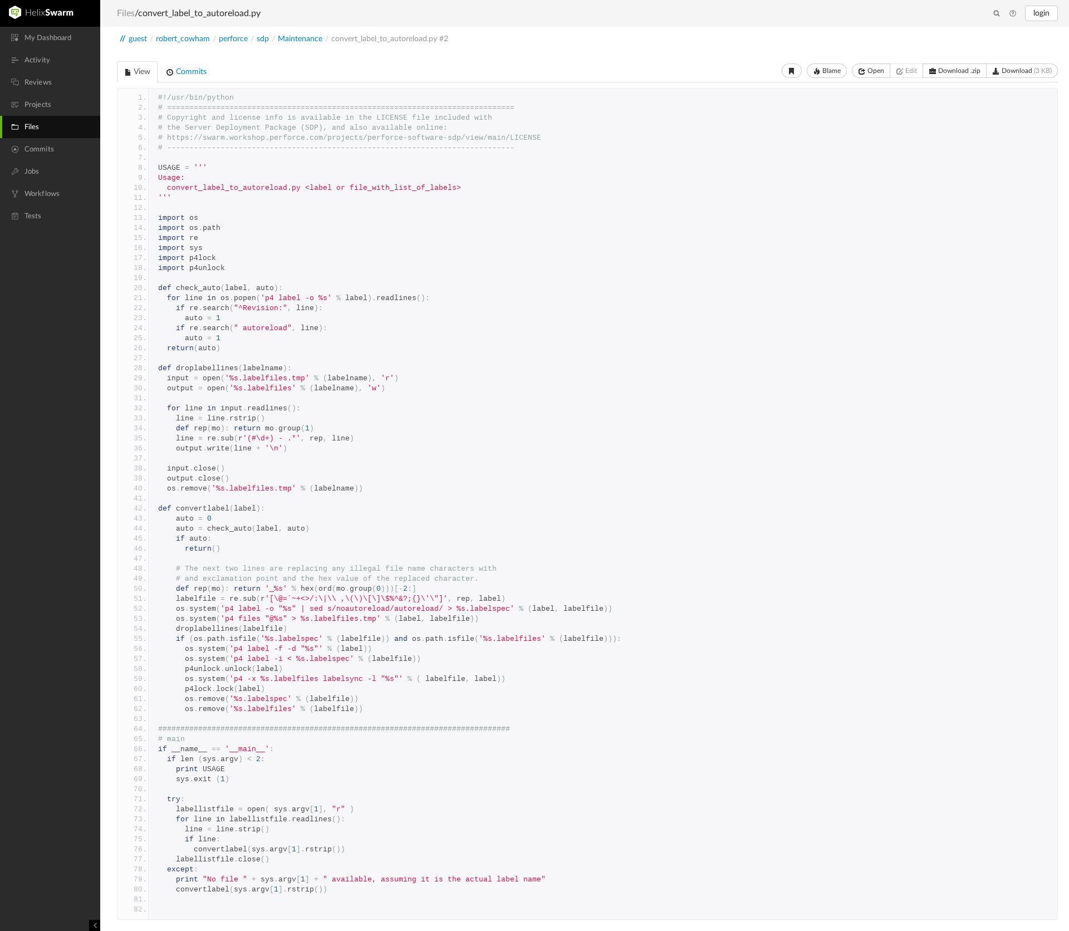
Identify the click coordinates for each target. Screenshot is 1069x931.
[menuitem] (50, 38)
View (141, 72)
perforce (233, 39)
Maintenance (300, 39)
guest (138, 39)
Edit (910, 70)
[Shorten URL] (792, 70)
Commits (190, 72)
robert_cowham (183, 39)
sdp (263, 39)
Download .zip (958, 70)
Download (1026, 70)
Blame (831, 70)
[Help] (1013, 14)
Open (875, 70)
